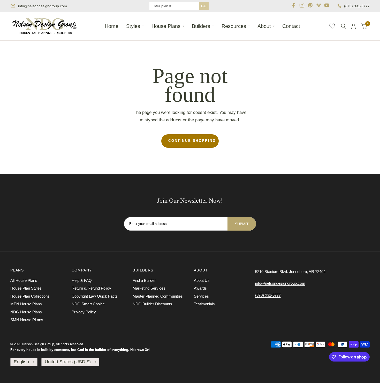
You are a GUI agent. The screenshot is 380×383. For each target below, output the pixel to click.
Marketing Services (149, 288)
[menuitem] (111, 26)
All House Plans (23, 280)
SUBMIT (242, 224)
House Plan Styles (26, 288)
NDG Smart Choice (88, 304)
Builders (201, 26)
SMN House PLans (26, 320)
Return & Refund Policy (91, 288)
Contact (291, 26)
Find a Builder (144, 280)
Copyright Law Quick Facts (95, 296)
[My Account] (353, 26)
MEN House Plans (26, 304)
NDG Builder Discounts (152, 304)
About (264, 26)
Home (111, 26)
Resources (234, 26)
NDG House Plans (26, 312)
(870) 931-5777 (357, 6)
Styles (133, 26)
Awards (200, 288)
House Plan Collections (30, 296)
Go (204, 6)
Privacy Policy (84, 312)
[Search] (343, 26)
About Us (202, 280)
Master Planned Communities (158, 296)
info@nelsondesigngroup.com (42, 6)
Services (201, 296)
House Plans (165, 26)
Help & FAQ (82, 280)
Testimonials (204, 304)
